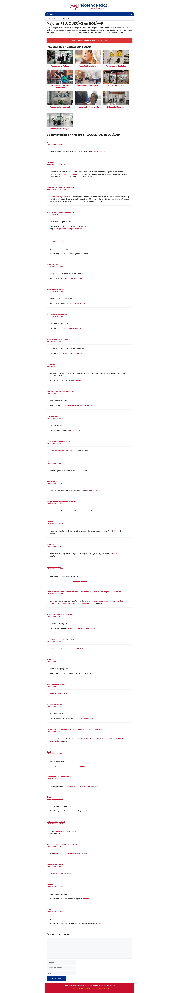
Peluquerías (50, 18)
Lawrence (50, 544)
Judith (49, 659)
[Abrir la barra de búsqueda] (131, 14)
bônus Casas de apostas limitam (59, 441)
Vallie (49, 752)
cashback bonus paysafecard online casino (63, 844)
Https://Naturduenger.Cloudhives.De (60, 212)
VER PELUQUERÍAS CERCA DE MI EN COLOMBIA (89, 40)
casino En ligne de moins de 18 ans (60, 614)
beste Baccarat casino (55, 864)
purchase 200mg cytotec (59, 197)
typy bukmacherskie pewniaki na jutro (61, 391)
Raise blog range (100, 151)
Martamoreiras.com (54, 704)
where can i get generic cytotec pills (60, 187)
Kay (48, 461)
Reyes (49, 797)
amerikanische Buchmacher (57, 314)
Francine (50, 522)
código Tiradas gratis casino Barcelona (61, 502)
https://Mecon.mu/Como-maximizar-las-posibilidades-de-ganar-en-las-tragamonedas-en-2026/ (85, 592)
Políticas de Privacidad (85, 988)
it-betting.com (52, 416)
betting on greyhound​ (55, 264)
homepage (51, 364)
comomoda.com (53, 481)
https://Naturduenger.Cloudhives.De (70, 229)
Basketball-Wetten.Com (56, 289)
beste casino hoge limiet (56, 822)
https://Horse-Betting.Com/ (72, 353)
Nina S (49, 142)
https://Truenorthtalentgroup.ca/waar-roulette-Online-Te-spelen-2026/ (75, 729)
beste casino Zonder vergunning (59, 777)
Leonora (50, 885)
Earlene (49, 909)
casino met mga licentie (56, 684)
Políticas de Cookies (97, 988)
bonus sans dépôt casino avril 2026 (60, 639)
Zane (48, 239)
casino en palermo (54, 567)
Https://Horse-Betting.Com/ (57, 339)
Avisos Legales (74, 988)
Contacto (50, 14)
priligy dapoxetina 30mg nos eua (71, 174)
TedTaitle (50, 162)
